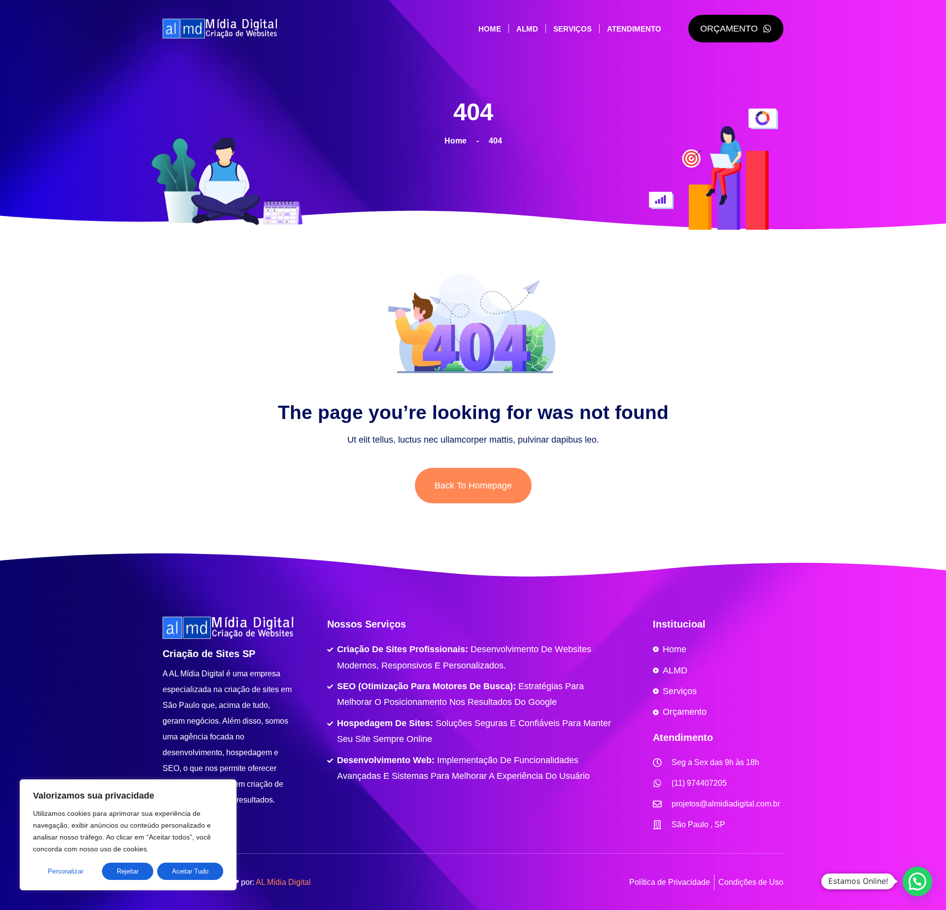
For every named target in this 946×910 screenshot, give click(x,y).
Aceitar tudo (190, 871)
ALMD (527, 29)
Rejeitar (127, 871)
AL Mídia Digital (283, 882)
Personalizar (65, 871)
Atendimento (634, 29)
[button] (917, 881)
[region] (128, 834)
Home (489, 29)
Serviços (572, 29)
